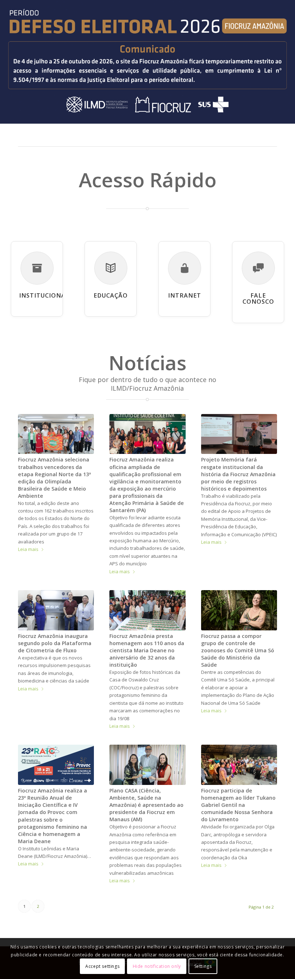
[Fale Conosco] (258, 268)
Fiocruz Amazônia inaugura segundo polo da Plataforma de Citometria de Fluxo (54, 643)
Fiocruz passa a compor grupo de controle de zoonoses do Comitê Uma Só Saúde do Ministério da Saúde (237, 650)
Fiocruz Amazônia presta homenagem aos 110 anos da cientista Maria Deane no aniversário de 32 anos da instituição (146, 650)
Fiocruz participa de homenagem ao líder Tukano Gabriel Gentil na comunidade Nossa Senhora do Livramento (238, 805)
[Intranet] (184, 268)
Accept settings (102, 966)
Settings (203, 966)
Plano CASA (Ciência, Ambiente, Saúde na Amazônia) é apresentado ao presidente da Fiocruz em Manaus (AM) (146, 805)
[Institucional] (37, 268)
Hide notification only (157, 966)
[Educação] (110, 268)
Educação (111, 295)
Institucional (44, 295)
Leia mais (28, 549)
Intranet (184, 295)
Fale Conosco (258, 298)
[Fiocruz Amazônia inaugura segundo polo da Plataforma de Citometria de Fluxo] (56, 610)
